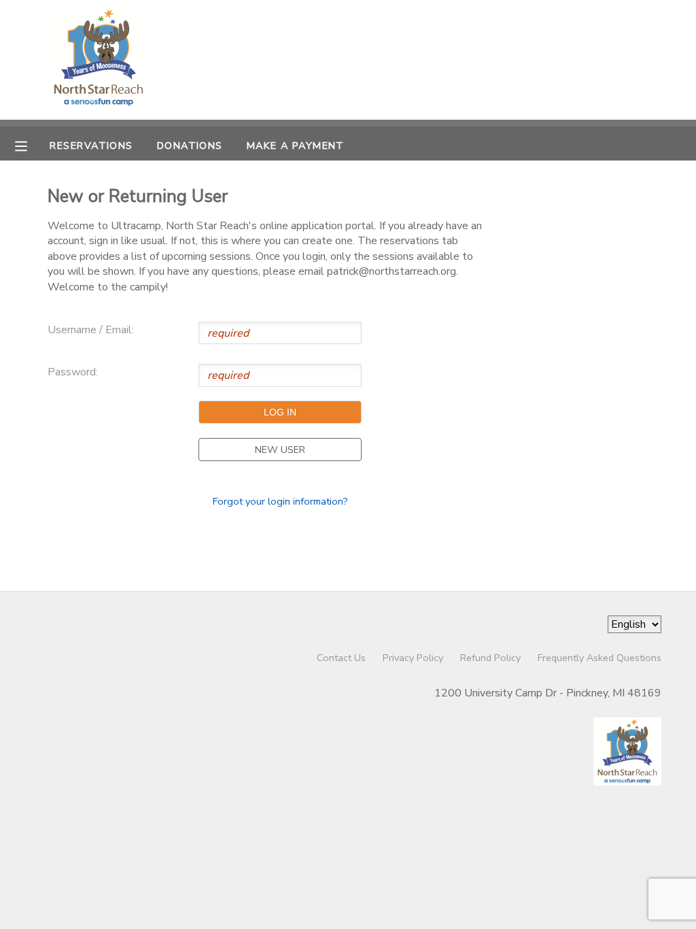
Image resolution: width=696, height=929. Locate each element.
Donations (190, 145)
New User (280, 449)
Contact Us (341, 657)
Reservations (91, 145)
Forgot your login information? (280, 501)
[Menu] (31, 144)
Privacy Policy (413, 657)
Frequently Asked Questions (599, 657)
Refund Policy (490, 657)
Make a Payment (296, 145)
